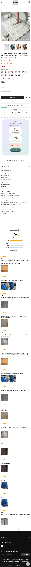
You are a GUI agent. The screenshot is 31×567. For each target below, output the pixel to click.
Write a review (13, 250)
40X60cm (3, 81)
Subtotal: (2, 93)
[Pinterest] (2, 546)
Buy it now (15, 101)
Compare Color (26, 39)
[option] (15, 26)
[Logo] (15, 2)
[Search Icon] (5, 2)
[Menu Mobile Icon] (1, 2)
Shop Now (15, 150)
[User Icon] (25, 2)
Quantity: (3, 87)
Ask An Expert (20, 160)
